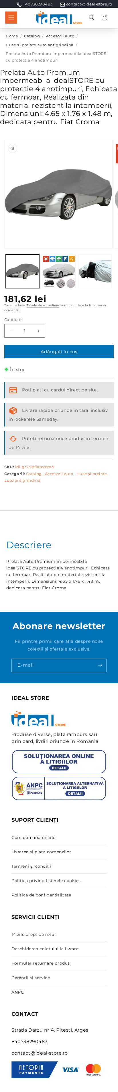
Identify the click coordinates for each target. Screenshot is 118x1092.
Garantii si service (30, 977)
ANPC (17, 992)
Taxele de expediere (43, 305)
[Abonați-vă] (100, 665)
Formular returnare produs (40, 963)
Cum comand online (33, 837)
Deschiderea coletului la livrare (44, 948)
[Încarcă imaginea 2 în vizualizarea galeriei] (59, 271)
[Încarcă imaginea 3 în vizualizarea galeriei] (95, 271)
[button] (11, 18)
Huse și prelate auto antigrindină (40, 45)
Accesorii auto (60, 36)
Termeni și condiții (31, 866)
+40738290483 (37, 4)
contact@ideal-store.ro (89, 4)
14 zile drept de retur (33, 934)
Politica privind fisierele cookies (45, 880)
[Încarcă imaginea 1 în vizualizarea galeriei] (22, 271)
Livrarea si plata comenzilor (41, 851)
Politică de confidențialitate (41, 895)
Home (12, 36)
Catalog (32, 36)
